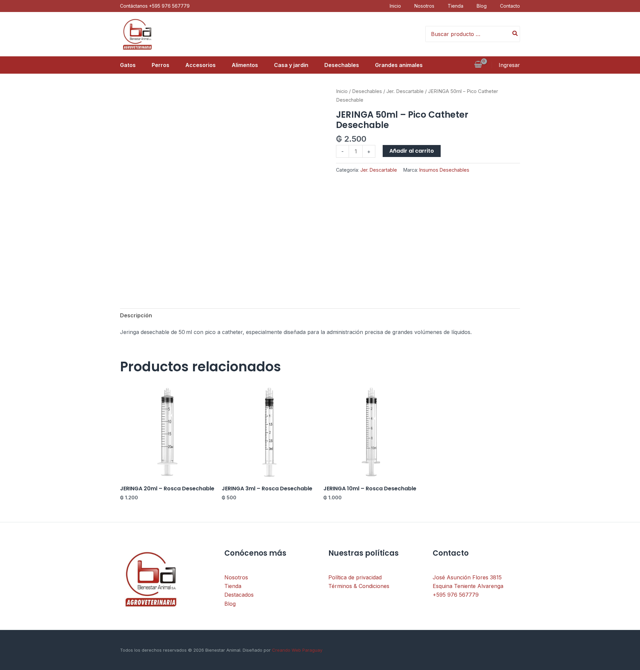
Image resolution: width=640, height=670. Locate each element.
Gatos (128, 65)
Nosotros (424, 6)
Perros (160, 65)
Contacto (510, 6)
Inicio (395, 6)
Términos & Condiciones (358, 586)
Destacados (239, 594)
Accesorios (200, 65)
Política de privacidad (355, 577)
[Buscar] (515, 34)
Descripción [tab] (136, 315)
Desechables (341, 65)
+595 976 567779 (456, 594)
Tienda (455, 6)
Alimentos (245, 65)
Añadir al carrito (411, 151)
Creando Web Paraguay (296, 650)
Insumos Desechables (444, 170)
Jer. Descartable (405, 91)
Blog (482, 6)
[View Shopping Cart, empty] (478, 65)
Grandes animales (399, 65)
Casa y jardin (291, 65)
